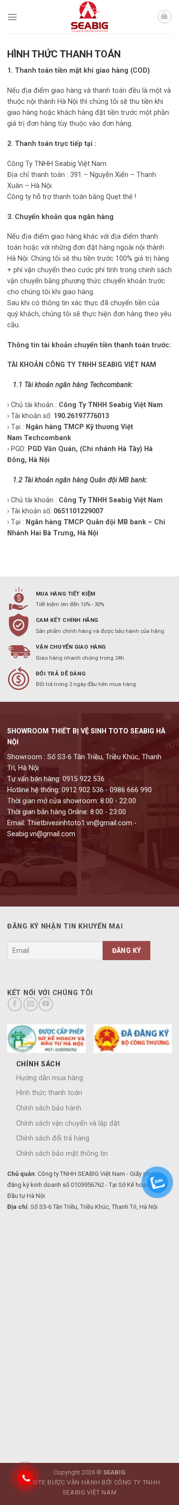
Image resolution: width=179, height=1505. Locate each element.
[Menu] (12, 17)
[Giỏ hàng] (164, 17)
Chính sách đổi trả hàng (52, 1138)
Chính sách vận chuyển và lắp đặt (68, 1123)
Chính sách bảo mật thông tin (62, 1154)
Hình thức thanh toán (49, 1093)
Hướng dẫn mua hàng (49, 1078)
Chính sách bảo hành (48, 1108)
